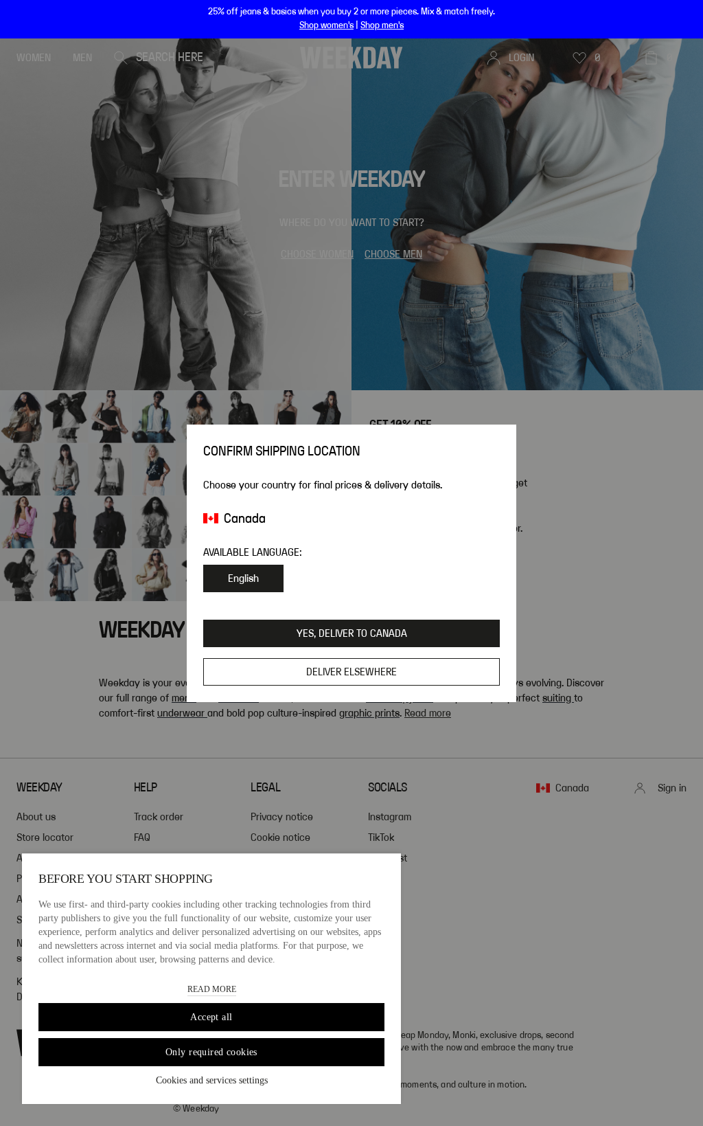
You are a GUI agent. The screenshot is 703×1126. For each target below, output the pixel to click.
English (243, 578)
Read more (211, 989)
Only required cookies (211, 1052)
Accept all (211, 1017)
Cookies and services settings (212, 1080)
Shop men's (382, 25)
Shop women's (326, 25)
